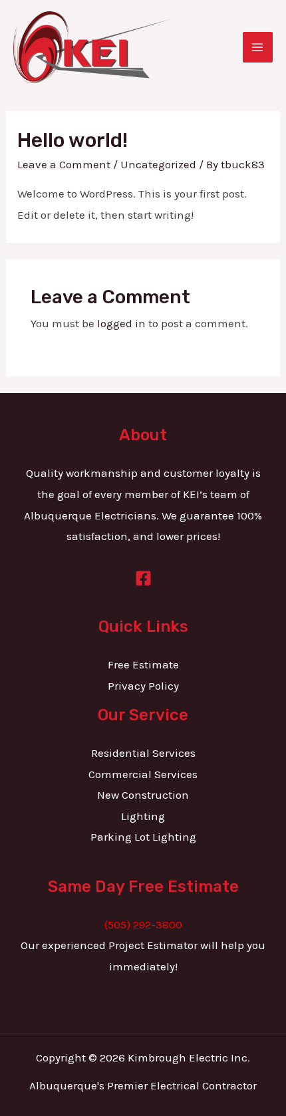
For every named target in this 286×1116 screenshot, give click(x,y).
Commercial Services (143, 774)
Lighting (143, 816)
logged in (121, 323)
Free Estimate (143, 664)
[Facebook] (143, 578)
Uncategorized (158, 164)
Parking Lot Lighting (143, 836)
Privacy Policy (143, 685)
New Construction (143, 794)
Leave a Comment (63, 164)
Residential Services (143, 753)
